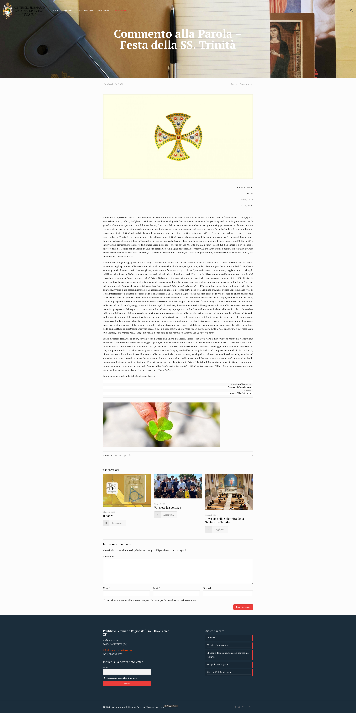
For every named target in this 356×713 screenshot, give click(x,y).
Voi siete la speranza (167, 507)
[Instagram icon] (239, 706)
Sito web (207, 588)
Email (156, 588)
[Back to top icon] (250, 706)
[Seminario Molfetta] (24, 10)
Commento (109, 556)
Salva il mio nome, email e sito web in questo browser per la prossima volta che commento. (152, 600)
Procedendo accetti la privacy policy (122, 678)
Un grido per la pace (217, 664)
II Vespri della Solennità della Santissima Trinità (224, 520)
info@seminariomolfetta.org (117, 650)
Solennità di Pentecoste (219, 672)
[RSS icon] (242, 706)
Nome (106, 588)
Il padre (108, 516)
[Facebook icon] (235, 706)
